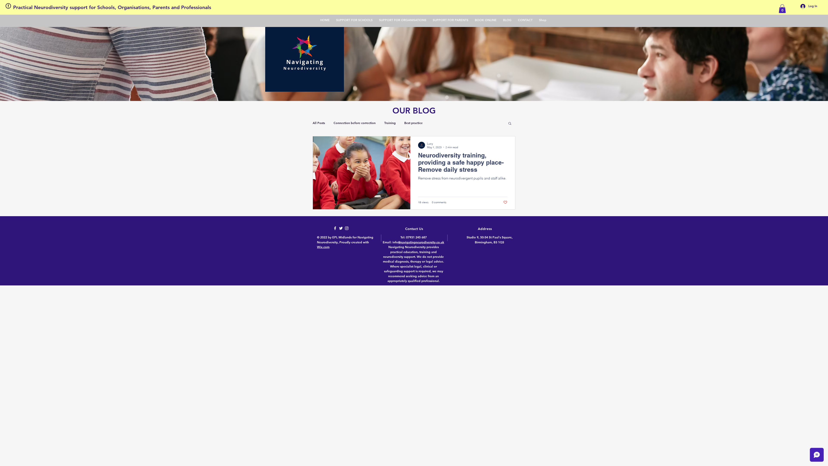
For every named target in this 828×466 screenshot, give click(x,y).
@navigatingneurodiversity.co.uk (421, 242)
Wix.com (323, 247)
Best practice (413, 123)
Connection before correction (355, 123)
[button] (782, 8)
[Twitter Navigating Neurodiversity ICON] (341, 228)
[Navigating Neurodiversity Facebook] (335, 228)
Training (390, 123)
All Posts (319, 123)
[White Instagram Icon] (346, 228)
